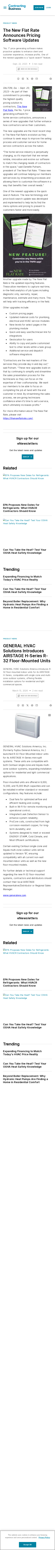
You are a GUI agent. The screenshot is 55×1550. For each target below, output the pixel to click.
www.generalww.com (14, 895)
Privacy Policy (44, 1538)
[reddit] (32, 78)
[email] (36, 78)
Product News (10, 23)
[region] (27, 1540)
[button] (5, 8)
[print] (50, 78)
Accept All (27, 1545)
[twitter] (27, 78)
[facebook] (18, 78)
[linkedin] (23, 78)
